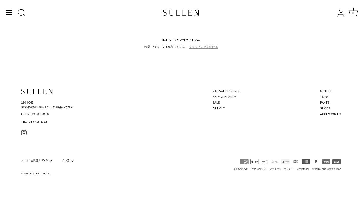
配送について (259, 169)
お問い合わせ (241, 169)
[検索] (21, 13)
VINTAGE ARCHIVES (226, 91)
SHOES (325, 108)
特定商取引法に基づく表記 (326, 169)
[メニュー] (9, 12)
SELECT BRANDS (224, 96)
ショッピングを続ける (203, 46)
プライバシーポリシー (281, 169)
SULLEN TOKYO (39, 173)
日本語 (65, 160)
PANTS (324, 102)
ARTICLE (219, 108)
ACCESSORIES (330, 114)
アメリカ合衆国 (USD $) (34, 160)
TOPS (324, 96)
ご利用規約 (303, 169)
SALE (216, 102)
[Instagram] (24, 132)
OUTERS (326, 91)
